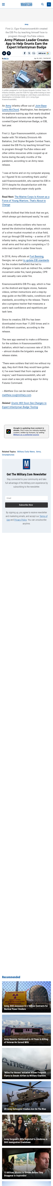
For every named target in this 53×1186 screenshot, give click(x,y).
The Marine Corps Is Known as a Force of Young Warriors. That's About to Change (25, 200)
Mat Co (6, 58)
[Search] (42, 4)
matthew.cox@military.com (16, 395)
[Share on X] (29, 53)
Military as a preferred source (26, 435)
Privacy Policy (20, 519)
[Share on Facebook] (25, 53)
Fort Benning (36, 256)
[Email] (34, 53)
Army (26, 24)
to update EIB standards (36, 260)
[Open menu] (3, 4)
